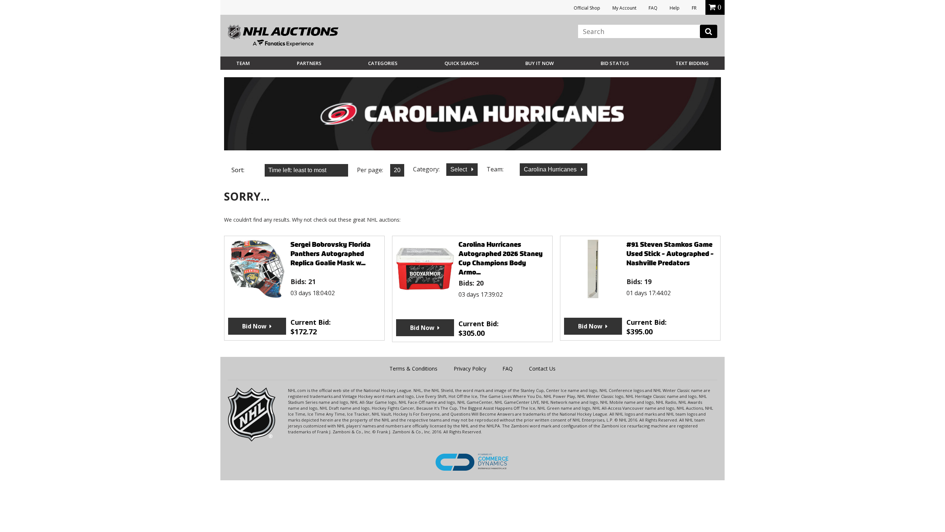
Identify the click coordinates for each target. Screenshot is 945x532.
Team (243, 63)
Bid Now (254, 326)
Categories (383, 63)
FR (694, 8)
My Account (624, 8)
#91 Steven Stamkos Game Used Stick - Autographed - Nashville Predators (670, 253)
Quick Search (461, 63)
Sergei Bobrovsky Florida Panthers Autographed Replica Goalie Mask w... (331, 253)
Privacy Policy (470, 368)
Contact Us (542, 368)
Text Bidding (692, 63)
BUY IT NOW (539, 63)
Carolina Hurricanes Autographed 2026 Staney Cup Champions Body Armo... (500, 258)
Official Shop (587, 8)
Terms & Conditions (413, 368)
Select (459, 169)
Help (675, 8)
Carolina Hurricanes (551, 169)
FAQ (653, 8)
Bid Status (615, 63)
